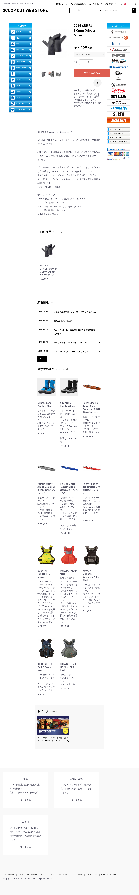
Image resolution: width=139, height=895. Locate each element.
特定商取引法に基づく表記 (70, 874)
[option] (54, 43)
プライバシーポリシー (27, 874)
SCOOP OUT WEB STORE (25, 10)
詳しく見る (25, 800)
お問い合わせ (8, 874)
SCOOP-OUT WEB (108, 874)
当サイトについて (48, 874)
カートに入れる (92, 73)
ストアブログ (91, 874)
